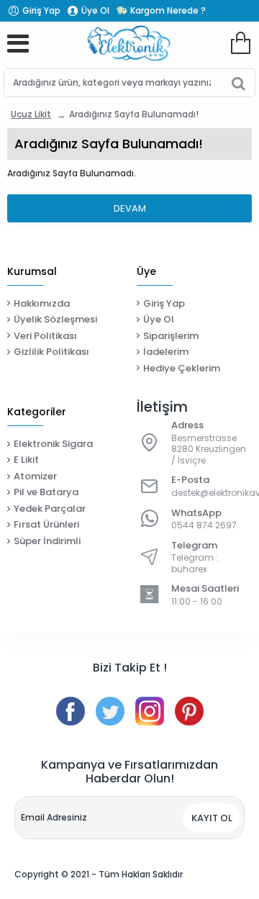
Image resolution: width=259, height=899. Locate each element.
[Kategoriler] (18, 43)
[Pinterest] (189, 711)
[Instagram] (150, 711)
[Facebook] (70, 711)
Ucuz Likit (31, 114)
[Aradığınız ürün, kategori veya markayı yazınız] (238, 82)
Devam (130, 208)
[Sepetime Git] (240, 43)
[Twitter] (110, 711)
